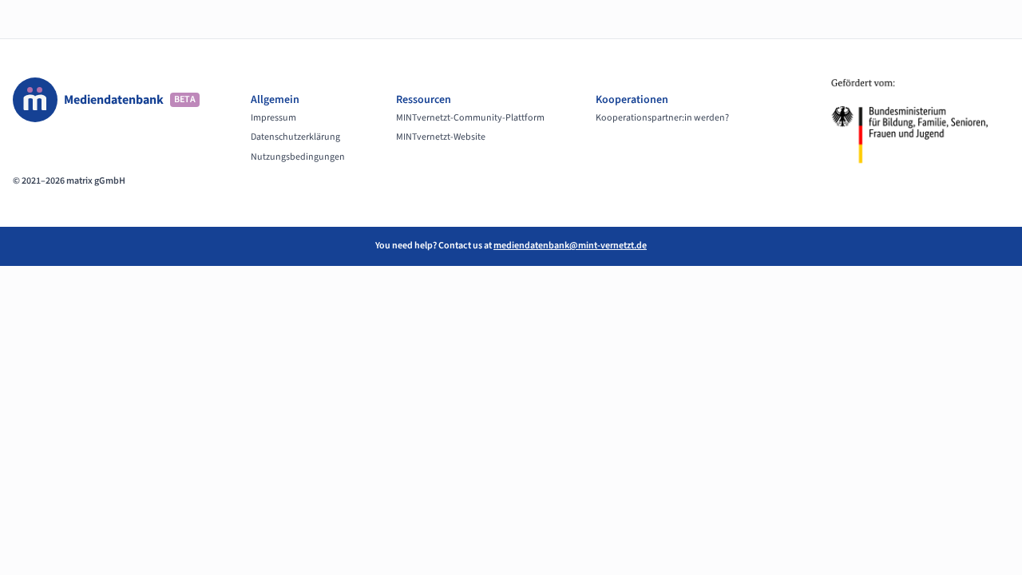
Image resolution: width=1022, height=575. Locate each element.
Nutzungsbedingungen (298, 157)
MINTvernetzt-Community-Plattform (470, 118)
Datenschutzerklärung (295, 137)
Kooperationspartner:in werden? (662, 118)
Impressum (273, 118)
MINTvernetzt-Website (440, 137)
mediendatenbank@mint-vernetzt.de (570, 245)
